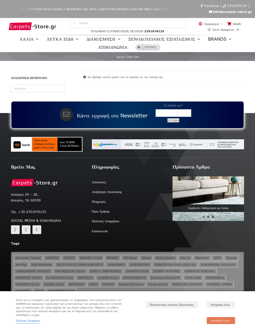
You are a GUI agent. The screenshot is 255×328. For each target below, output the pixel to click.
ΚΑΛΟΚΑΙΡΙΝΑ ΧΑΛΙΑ (60, 277)
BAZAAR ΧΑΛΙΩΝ (91, 258)
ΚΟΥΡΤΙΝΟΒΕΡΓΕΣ (135, 277)
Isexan (146, 258)
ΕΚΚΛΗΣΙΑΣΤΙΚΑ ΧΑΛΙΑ (70, 271)
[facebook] (15, 229)
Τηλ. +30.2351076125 (28, 212)
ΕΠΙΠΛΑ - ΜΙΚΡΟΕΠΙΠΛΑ (105, 271)
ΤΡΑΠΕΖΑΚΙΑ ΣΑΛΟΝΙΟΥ (187, 284)
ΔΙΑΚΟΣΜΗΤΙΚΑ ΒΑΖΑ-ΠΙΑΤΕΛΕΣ (175, 264)
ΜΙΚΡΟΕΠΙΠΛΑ (215, 277)
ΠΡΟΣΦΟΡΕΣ (76, 284)
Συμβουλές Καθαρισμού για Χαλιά (208, 208)
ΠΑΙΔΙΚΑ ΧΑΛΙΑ (54, 284)
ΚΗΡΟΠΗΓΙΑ (85, 277)
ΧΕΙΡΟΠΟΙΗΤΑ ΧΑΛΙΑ (61, 291)
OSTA (217, 258)
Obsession (202, 258)
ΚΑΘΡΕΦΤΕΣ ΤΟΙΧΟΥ (28, 277)
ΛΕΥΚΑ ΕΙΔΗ (193, 277)
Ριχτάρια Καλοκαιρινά (131, 284)
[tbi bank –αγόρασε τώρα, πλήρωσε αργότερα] (46, 144)
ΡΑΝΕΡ (93, 284)
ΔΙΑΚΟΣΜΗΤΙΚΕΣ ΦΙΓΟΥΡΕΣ (33, 271)
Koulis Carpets (165, 258)
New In (185, 258)
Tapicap (231, 258)
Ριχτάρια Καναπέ (158, 284)
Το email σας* (173, 105)
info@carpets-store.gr (232, 12)
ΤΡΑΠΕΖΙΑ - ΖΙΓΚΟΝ (219, 284)
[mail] (26, 229)
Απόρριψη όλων (220, 305)
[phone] (36, 229)
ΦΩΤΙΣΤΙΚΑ (23, 291)
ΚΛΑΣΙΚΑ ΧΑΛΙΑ (108, 277)
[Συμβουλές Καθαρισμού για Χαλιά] (208, 198)
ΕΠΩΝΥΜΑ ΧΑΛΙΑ (137, 271)
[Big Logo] (32, 20)
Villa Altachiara (41, 264)
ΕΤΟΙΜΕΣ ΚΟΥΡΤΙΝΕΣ (167, 271)
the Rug (21, 264)
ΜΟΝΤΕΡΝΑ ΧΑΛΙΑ (27, 284)
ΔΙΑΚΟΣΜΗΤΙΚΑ (139, 264)
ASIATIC (69, 258)
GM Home (130, 258)
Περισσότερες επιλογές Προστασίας (171, 305)
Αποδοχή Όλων (220, 320)
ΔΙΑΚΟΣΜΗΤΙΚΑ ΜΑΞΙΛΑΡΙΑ (218, 264)
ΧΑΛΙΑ (39, 291)
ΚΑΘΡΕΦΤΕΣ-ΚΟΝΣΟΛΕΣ (200, 271)
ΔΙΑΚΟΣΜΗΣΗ (116, 264)
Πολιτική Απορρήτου (28, 321)
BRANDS (112, 258)
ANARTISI (52, 258)
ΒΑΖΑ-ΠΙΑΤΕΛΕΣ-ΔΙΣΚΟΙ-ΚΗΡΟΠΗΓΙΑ (80, 264)
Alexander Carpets (28, 258)
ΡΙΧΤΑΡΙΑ (108, 284)
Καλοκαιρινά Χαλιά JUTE (165, 277)
